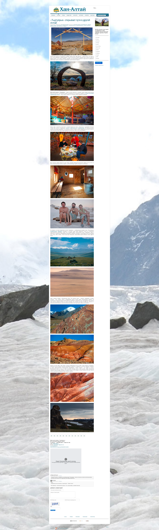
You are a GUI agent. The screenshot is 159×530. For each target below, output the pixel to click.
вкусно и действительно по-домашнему (75, 128)
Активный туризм (77, 24)
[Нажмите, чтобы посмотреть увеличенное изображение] (51, 435)
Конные (55, 25)
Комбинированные (79, 25)
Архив (71, 516)
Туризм (58, 15)
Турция (97, 54)
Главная (53, 15)
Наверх (107, 527)
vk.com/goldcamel (53, 445)
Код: (51, 506)
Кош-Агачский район (65, 24)
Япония (97, 58)
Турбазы (64, 26)
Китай (97, 44)
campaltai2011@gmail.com (58, 444)
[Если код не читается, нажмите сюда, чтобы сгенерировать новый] (55, 503)
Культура (75, 15)
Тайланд (97, 53)
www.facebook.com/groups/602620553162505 (59, 447)
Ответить (60, 475)
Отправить (53, 510)
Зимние (51, 25)
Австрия (97, 37)
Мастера (92, 15)
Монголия (98, 47)
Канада (97, 42)
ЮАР (97, 56)
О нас (65, 516)
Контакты (92, 516)
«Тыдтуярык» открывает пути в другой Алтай (70, 21)
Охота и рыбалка (87, 25)
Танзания (98, 51)
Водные (89, 24)
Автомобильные (84, 24)
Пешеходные (59, 25)
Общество (69, 15)
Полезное (85, 516)
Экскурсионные (65, 25)
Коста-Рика (98, 46)
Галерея (87, 15)
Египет (97, 39)
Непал (97, 49)
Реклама (78, 516)
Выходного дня (60, 26)
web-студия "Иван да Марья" (63, 528)
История (81, 15)
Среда (63, 15)
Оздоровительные (72, 25)
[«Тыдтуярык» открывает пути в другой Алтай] (72, 41)
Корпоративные (53, 26)
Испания (97, 40)
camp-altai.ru (55, 443)
